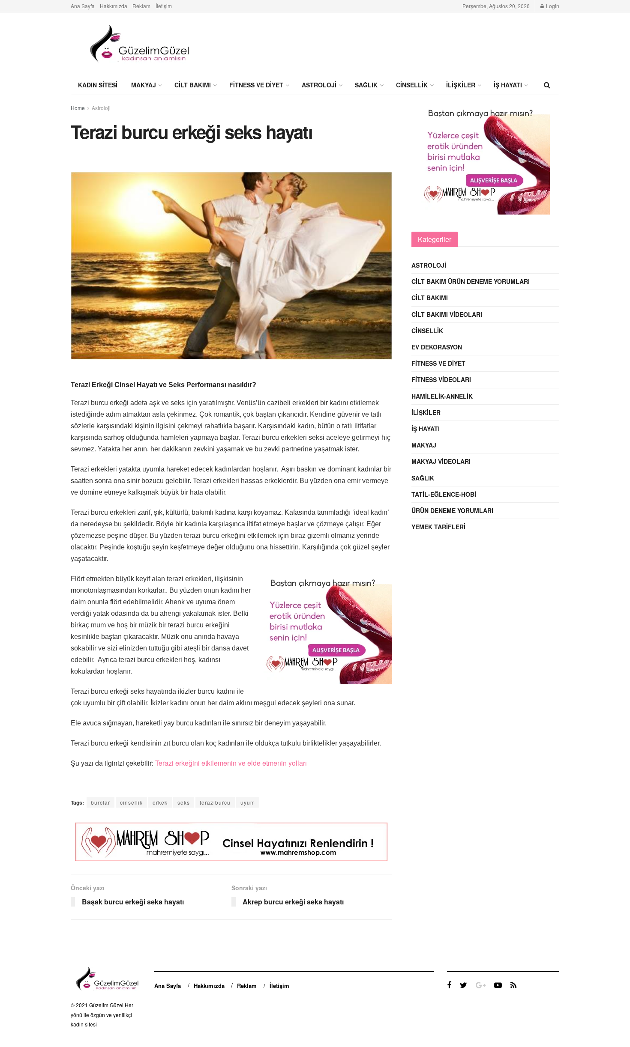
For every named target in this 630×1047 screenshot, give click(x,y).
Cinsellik (412, 85)
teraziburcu (215, 802)
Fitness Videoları (441, 379)
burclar (100, 802)
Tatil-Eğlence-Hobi (443, 494)
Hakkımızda (113, 5)
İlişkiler (460, 85)
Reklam (141, 5)
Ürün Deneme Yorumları (452, 510)
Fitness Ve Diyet (256, 85)
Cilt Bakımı (192, 85)
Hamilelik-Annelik (442, 396)
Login (552, 5)
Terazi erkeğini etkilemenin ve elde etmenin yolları (231, 763)
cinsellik (131, 802)
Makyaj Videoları (441, 461)
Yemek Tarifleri (438, 526)
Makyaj (143, 85)
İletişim (164, 5)
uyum (247, 802)
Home (78, 107)
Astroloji (319, 85)
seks (183, 802)
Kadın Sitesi (97, 85)
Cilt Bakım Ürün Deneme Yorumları (470, 281)
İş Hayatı (508, 85)
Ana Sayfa (83, 5)
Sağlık (366, 85)
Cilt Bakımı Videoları (446, 314)
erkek (160, 802)
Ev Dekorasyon (436, 347)
